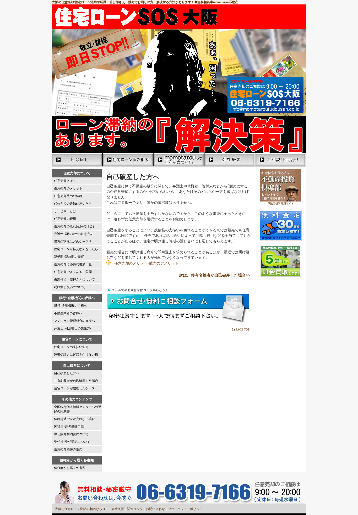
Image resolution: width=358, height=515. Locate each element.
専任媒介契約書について (71, 434)
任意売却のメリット (68, 188)
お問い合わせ (155, 509)
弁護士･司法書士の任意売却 (73, 234)
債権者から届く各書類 (69, 468)
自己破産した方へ (66, 373)
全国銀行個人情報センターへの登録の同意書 (77, 409)
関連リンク (135, 509)
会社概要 (117, 509)
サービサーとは (65, 211)
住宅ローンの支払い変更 (71, 347)
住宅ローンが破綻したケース (74, 388)
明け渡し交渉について (69, 287)
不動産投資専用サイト (281, 203)
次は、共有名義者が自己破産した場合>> (215, 275)
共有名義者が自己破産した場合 (76, 381)
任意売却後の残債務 (68, 196)
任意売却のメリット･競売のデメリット (144, 263)
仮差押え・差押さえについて (74, 279)
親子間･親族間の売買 (69, 257)
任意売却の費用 (65, 219)
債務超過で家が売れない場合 (74, 419)
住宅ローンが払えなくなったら (76, 249)
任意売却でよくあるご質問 (73, 272)
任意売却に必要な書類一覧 (73, 264)
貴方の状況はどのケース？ (73, 241)
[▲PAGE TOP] (241, 329)
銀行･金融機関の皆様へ (70, 305)
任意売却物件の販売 (68, 449)
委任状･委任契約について (72, 442)
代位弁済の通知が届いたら (73, 203)
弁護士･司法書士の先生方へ (73, 328)
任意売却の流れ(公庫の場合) (74, 226)
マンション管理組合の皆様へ (74, 321)
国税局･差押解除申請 (69, 426)
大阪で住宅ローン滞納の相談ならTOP (81, 509)
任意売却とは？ (65, 181)
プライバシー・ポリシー (185, 509)
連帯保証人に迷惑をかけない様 (76, 354)
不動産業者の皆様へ (68, 313)
